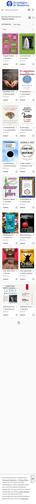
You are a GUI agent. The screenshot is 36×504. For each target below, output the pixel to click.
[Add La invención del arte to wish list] (33, 64)
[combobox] (14, 10)
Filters (4, 29)
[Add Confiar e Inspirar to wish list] (33, 172)
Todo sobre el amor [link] (9, 271)
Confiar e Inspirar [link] (25, 163)
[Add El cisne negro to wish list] (33, 136)
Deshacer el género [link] (9, 199)
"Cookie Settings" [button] (23, 492)
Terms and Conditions (9, 480)
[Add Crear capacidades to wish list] (33, 279)
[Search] (2, 9)
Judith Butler (8, 201)
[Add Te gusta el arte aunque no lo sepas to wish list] (16, 64)
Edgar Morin (25, 309)
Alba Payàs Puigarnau (10, 165)
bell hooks (7, 273)
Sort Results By (6, 24)
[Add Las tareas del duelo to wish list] (16, 172)
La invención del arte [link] (26, 56)
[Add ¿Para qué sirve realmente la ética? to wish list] (16, 315)
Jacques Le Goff (26, 201)
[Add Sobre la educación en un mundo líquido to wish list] (33, 243)
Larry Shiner (25, 58)
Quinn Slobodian (26, 94)
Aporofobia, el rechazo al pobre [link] (9, 92)
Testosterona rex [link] (8, 235)
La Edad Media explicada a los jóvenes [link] (26, 199)
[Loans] (29, 10)
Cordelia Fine (8, 237)
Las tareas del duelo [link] (9, 163)
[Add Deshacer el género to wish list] (16, 208)
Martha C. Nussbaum (27, 273)
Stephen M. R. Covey (27, 165)
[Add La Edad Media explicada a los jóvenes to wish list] (33, 208)
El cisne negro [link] (24, 127)
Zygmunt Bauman (26, 237)
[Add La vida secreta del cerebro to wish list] (16, 136)
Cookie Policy (24, 499)
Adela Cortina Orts (9, 94)
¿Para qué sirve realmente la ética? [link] (9, 307)
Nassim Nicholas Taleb (27, 130)
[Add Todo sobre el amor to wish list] (16, 279)
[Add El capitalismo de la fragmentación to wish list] (33, 100)
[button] (30, 18)
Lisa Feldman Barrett (10, 130)
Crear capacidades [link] (25, 271)
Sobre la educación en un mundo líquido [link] (26, 235)
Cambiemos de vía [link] (25, 307)
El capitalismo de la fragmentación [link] (26, 92)
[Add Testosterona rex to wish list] (16, 243)
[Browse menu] (33, 10)
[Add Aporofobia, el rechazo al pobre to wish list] (16, 100)
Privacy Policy (23, 480)
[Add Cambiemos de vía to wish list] (33, 315)
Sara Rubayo (8, 58)
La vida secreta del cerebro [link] (9, 127)
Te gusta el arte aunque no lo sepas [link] (9, 56)
